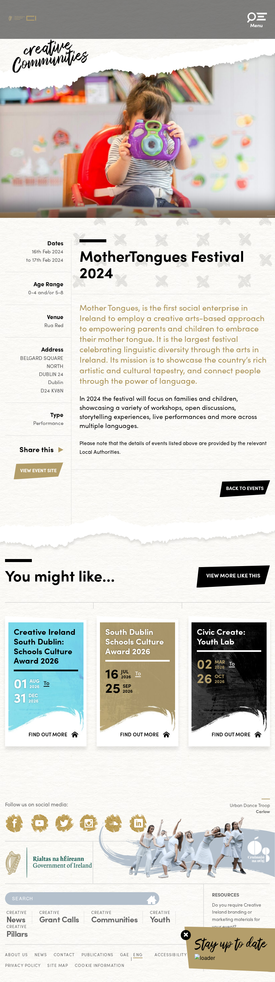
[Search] (152, 900)
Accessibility (171, 955)
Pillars (17, 931)
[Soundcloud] (113, 823)
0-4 (33, 292)
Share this (36, 449)
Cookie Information (99, 965)
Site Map (57, 965)
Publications (97, 955)
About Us (16, 955)
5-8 (59, 292)
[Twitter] (64, 823)
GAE (124, 955)
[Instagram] (88, 823)
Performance (48, 423)
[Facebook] (14, 823)
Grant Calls (59, 917)
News (16, 917)
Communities (114, 917)
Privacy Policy (23, 965)
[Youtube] (39, 823)
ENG (137, 955)
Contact (64, 955)
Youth (160, 917)
